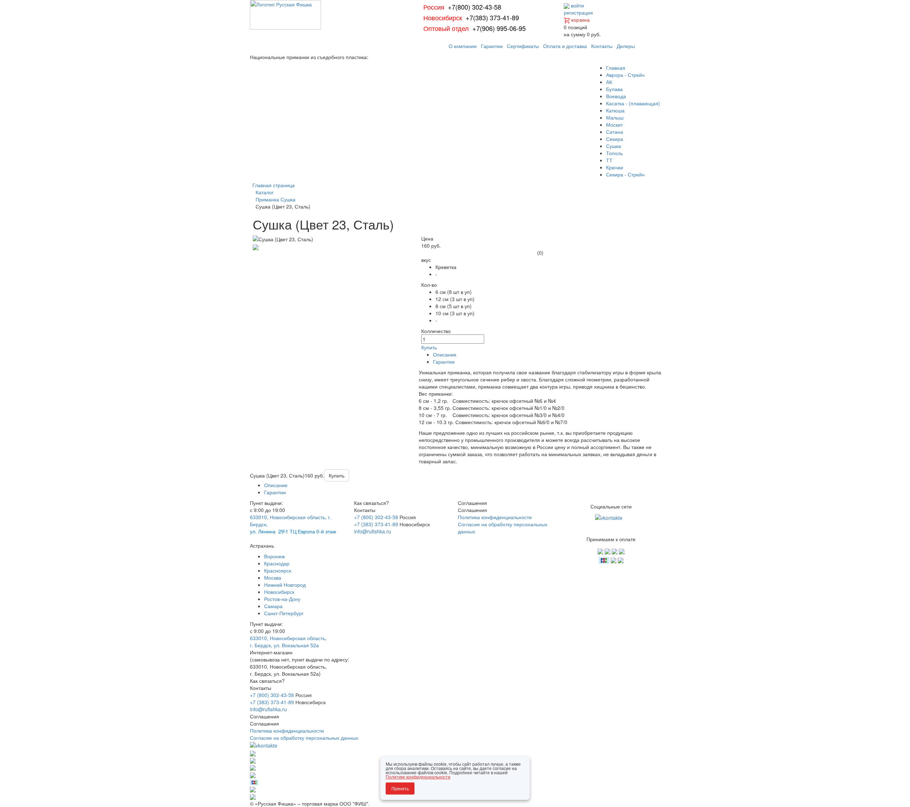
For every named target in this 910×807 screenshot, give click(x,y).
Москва (272, 577)
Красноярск (277, 570)
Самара (273, 606)
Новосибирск (279, 591)
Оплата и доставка (565, 45)
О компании (463, 45)
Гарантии (492, 45)
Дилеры (626, 45)
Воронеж (274, 556)
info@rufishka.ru (372, 531)
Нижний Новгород (285, 584)
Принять (400, 788)
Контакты (601, 45)
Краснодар (276, 563)
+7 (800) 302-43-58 (376, 517)
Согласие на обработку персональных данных (304, 737)
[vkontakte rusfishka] (609, 517)
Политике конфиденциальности (418, 777)
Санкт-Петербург (284, 613)
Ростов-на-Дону (282, 598)
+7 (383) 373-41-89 (376, 524)
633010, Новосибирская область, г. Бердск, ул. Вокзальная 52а (288, 641)
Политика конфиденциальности (495, 517)
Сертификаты (523, 45)
